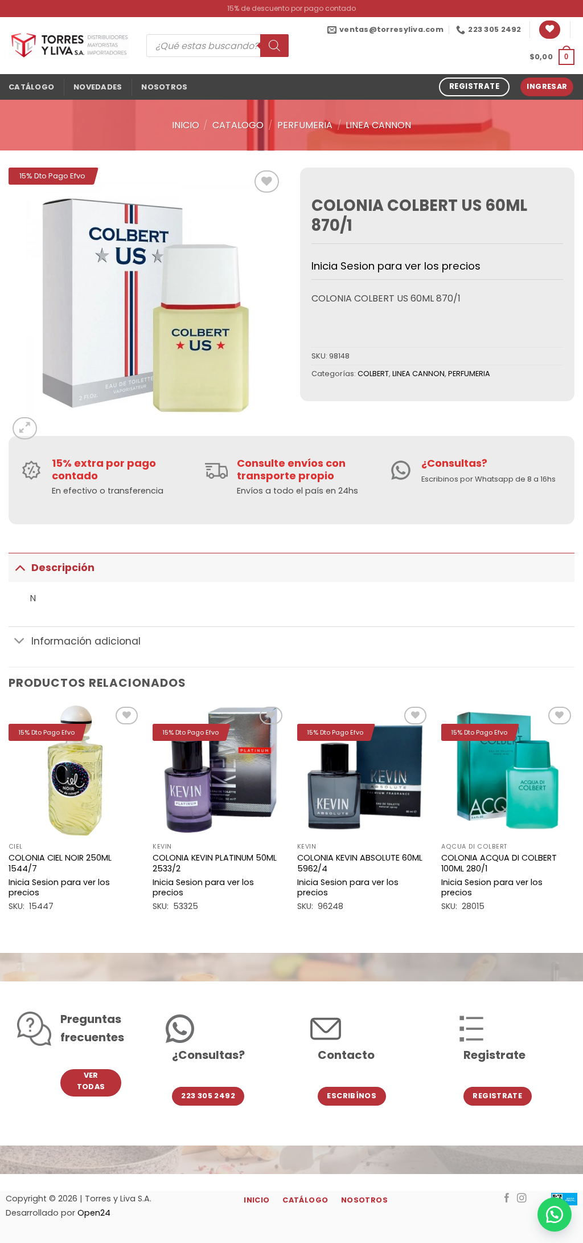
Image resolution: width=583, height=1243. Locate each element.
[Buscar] (274, 45)
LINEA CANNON (378, 125)
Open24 (93, 1212)
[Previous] (9, 819)
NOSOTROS (164, 86)
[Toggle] (20, 567)
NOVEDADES (97, 86)
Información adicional (86, 641)
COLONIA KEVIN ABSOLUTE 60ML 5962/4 (359, 863)
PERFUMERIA (304, 125)
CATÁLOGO (31, 86)
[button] (551, 57)
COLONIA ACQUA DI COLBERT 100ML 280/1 (499, 863)
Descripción (63, 567)
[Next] (573, 819)
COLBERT (373, 373)
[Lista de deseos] (549, 30)
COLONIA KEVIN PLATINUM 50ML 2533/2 (215, 863)
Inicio (185, 125)
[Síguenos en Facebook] (507, 1198)
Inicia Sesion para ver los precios (396, 266)
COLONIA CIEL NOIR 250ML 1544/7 (60, 863)
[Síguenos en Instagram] (522, 1198)
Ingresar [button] (547, 86)
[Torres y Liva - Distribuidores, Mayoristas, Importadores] (69, 45)
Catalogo (238, 125)
